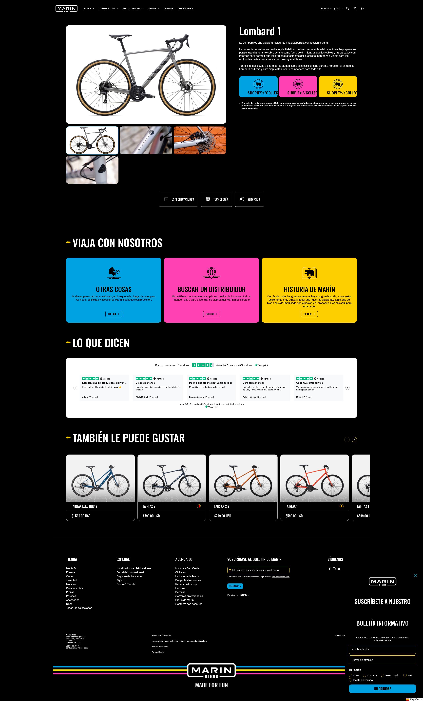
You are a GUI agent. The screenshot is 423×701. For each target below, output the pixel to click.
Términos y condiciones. (280, 577)
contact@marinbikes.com (77, 648)
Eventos (180, 588)
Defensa (180, 592)
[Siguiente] (354, 439)
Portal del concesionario (130, 572)
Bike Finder (185, 8)
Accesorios (72, 600)
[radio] (199, 506)
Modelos (71, 584)
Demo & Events (125, 584)
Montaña (71, 568)
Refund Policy (158, 652)
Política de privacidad (161, 635)
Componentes (74, 588)
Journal (169, 8)
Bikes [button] (87, 8)
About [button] (152, 8)
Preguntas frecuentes (188, 580)
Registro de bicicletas (129, 576)
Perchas (71, 596)
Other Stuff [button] (106, 8)
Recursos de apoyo (186, 584)
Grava (69, 576)
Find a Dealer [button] (131, 8)
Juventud (71, 580)
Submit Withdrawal (160, 647)
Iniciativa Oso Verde (187, 568)
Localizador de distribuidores (133, 568)
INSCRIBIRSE (234, 586)
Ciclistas (180, 572)
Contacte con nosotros (188, 604)
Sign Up (121, 580)
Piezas (70, 592)
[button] (362, 9)
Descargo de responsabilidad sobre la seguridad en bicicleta (179, 641)
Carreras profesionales (189, 596)
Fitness (70, 572)
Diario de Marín (184, 600)
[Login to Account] (355, 9)
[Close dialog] (415, 575)
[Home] (66, 8)
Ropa (69, 604)
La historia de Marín (187, 576)
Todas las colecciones (79, 608)
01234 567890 (72, 646)
